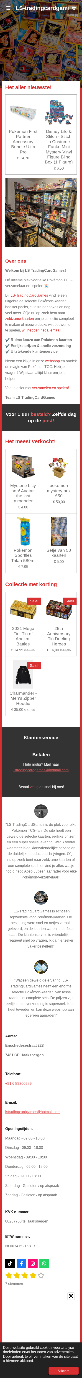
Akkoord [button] (63, 1371)
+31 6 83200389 (18, 1083)
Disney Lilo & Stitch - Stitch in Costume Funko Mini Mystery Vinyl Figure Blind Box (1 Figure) (59, 146)
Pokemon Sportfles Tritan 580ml (23, 555)
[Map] (41, 1324)
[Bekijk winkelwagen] (74, 8)
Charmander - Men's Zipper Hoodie (23, 698)
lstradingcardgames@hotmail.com (41, 770)
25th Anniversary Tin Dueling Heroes (59, 636)
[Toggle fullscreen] (71, 1296)
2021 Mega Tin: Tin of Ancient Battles (23, 636)
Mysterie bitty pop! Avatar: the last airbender (23, 493)
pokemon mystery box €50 (59, 490)
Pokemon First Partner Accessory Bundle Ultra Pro (23, 141)
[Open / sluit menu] (8, 8)
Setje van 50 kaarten (58, 553)
